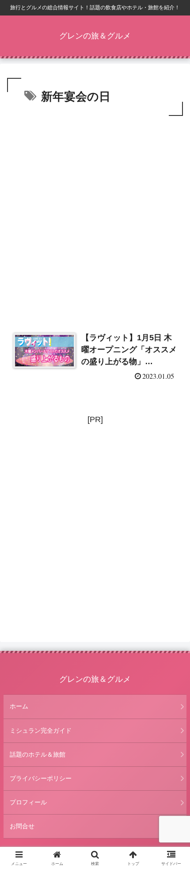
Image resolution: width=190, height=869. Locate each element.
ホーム (19, 706)
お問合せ (22, 826)
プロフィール (28, 802)
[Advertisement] (95, 218)
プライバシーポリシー (41, 778)
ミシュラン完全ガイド (41, 730)
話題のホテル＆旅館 (37, 754)
